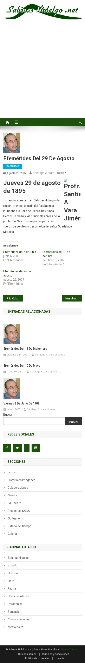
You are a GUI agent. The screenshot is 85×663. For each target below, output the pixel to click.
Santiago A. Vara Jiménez (49, 173)
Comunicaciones (19, 619)
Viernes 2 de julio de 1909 (21, 403)
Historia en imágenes (21, 480)
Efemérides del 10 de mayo (22, 365)
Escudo (12, 565)
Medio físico (16, 627)
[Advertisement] (42, 73)
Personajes (15, 604)
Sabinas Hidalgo (18, 557)
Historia (13, 573)
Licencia (59, 658)
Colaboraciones (18, 487)
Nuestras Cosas (73, 298)
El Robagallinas (16, 298)
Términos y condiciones (55, 654)
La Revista (14, 503)
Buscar (7, 414)
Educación (14, 611)
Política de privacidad (37, 658)
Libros (12, 472)
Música (12, 495)
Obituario (14, 518)
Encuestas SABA (19, 510)
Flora (11, 581)
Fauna (12, 588)
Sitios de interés (18, 596)
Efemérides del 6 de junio (19, 252)
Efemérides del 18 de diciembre (25, 348)
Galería (12, 533)
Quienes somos (27, 654)
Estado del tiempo (19, 526)
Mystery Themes (69, 649)
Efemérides (12, 166)
